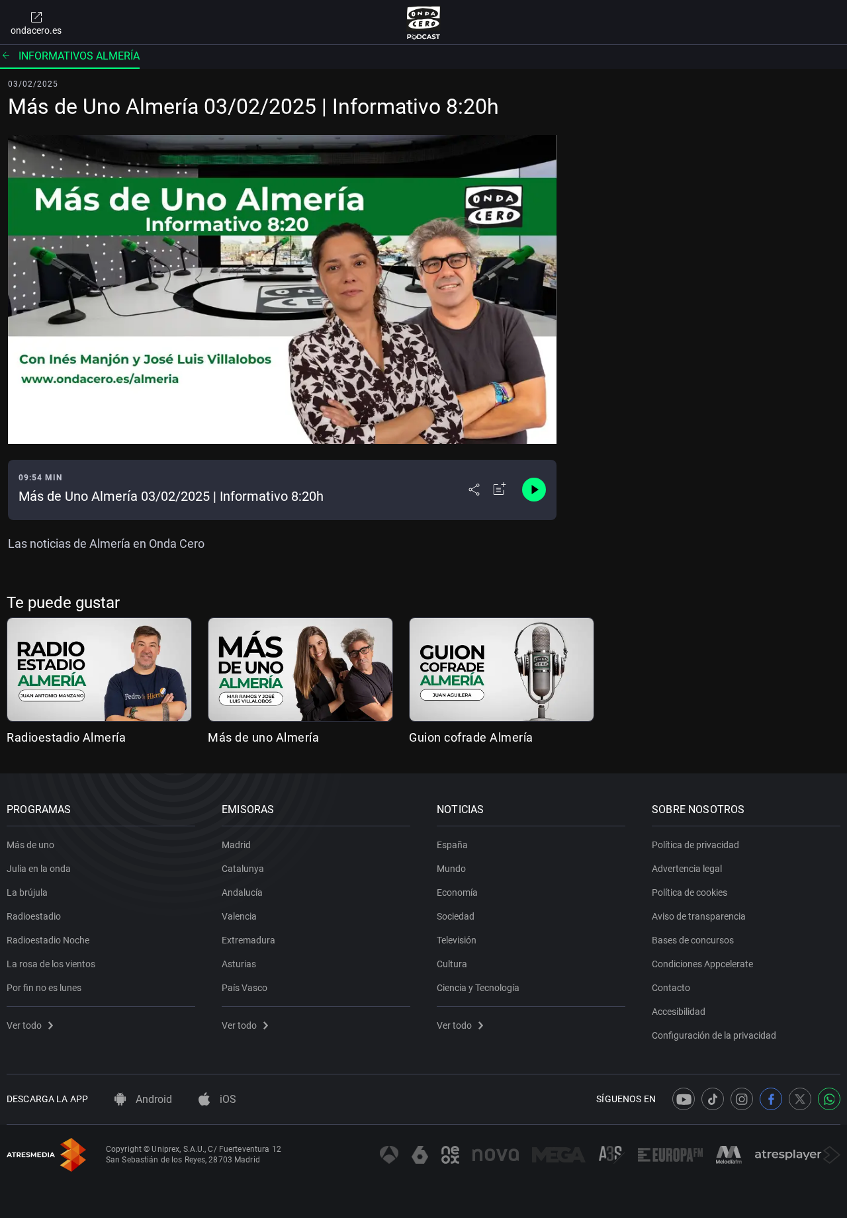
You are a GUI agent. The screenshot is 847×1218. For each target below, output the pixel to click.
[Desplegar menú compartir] (474, 489)
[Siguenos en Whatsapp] (829, 1099)
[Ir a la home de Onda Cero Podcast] (424, 22)
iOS (226, 1099)
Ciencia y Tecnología (478, 987)
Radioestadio (34, 916)
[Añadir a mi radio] (500, 489)
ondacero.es (36, 30)
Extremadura (248, 940)
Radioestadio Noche (48, 940)
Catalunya (243, 868)
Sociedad (455, 916)
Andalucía (242, 892)
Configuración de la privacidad (714, 1035)
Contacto (671, 987)
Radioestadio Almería (66, 737)
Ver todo (24, 1025)
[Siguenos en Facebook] (771, 1099)
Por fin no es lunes (44, 987)
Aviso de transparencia (699, 916)
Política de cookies (689, 892)
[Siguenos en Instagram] (742, 1099)
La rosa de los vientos (51, 964)
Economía (457, 892)
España (452, 845)
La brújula (27, 892)
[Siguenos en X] (800, 1099)
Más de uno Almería (263, 737)
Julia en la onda (39, 868)
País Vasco (244, 987)
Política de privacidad (695, 845)
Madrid (236, 845)
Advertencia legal (687, 868)
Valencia (239, 916)
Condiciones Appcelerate (702, 964)
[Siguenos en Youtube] (683, 1099)
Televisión (456, 940)
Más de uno (30, 845)
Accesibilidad (678, 1011)
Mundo (451, 868)
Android (152, 1099)
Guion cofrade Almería (471, 737)
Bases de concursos (693, 940)
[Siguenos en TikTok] (712, 1099)
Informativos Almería (79, 56)
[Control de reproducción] (534, 489)
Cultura (452, 964)
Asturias (239, 964)
